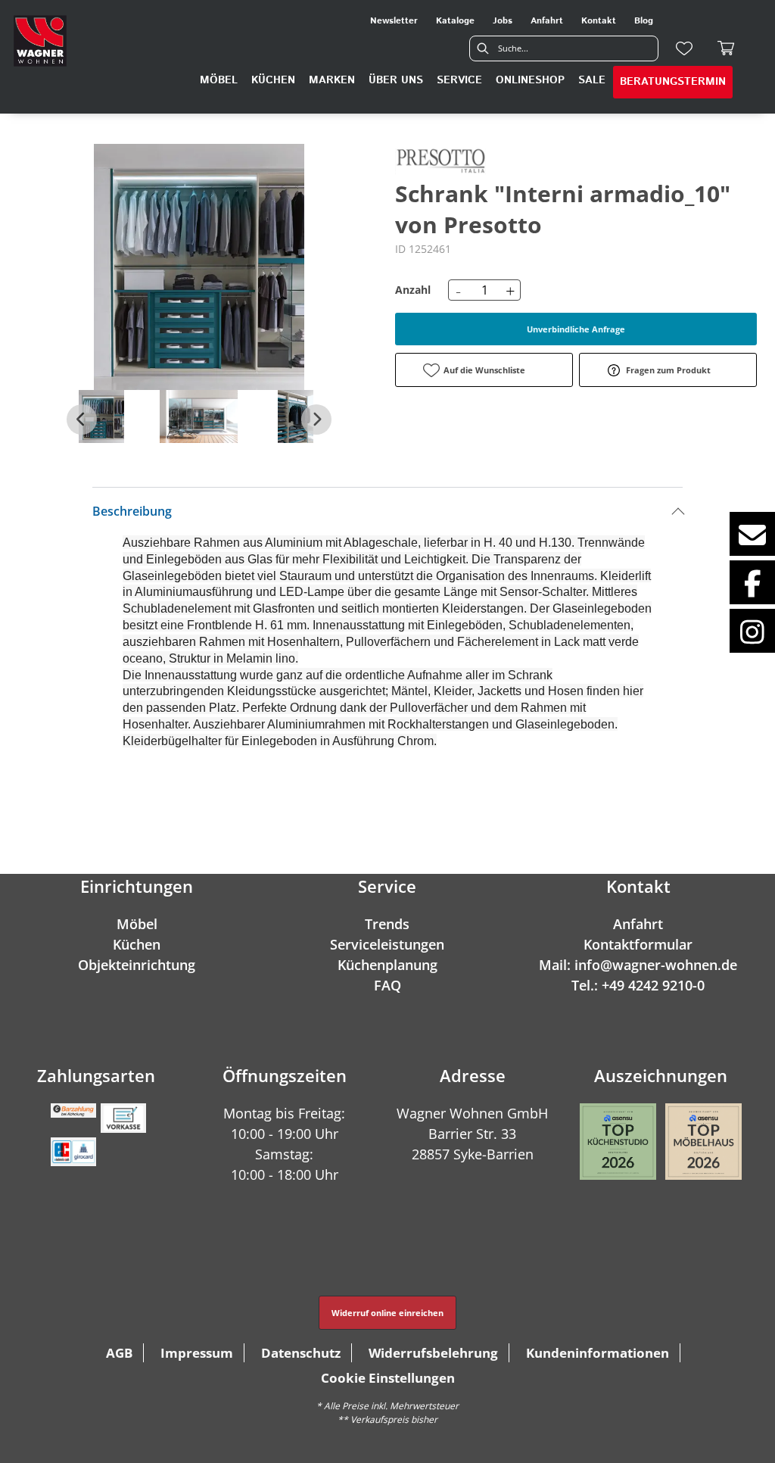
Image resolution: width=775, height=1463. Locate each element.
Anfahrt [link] (547, 20)
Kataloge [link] (455, 20)
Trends (387, 924)
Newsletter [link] (394, 20)
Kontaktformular (638, 944)
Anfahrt (638, 924)
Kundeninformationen (597, 1353)
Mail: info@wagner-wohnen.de (638, 965)
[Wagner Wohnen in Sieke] (40, 41)
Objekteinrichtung (136, 965)
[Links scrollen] (82, 419)
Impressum (196, 1353)
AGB (119, 1353)
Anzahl (413, 289)
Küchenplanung (387, 965)
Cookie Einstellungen (388, 1378)
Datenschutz (301, 1353)
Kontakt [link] (598, 20)
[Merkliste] (684, 48)
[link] (219, 80)
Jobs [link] (502, 20)
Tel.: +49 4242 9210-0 (638, 985)
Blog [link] (643, 20)
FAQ (387, 985)
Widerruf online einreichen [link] (387, 1312)
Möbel (137, 924)
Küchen (136, 944)
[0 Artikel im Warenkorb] (726, 48)
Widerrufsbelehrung (433, 1353)
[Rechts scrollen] (316, 419)
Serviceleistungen (387, 944)
